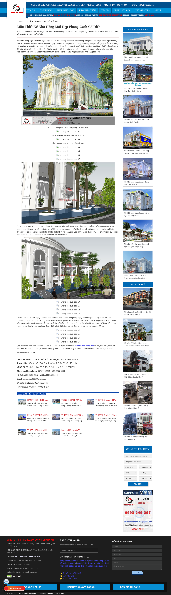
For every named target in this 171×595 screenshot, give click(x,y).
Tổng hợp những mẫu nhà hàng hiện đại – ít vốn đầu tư (72, 400)
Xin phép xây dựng (122, 10)
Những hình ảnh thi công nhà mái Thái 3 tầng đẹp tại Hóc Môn (136, 375)
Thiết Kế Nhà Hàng (51, 21)
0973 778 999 (121, 5)
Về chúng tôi (46, 10)
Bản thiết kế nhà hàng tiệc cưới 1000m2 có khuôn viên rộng (38, 400)
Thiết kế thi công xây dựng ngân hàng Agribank (136, 438)
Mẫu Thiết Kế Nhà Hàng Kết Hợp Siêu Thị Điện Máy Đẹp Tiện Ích (38, 415)
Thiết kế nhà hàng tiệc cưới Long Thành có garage (72, 415)
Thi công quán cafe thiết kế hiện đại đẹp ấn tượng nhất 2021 (137, 313)
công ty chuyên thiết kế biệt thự (74, 561)
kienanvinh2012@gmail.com (142, 5)
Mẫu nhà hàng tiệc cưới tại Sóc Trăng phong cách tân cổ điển (72, 430)
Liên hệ (158, 10)
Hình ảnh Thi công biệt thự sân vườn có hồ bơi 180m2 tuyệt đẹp (136, 344)
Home (19, 21)
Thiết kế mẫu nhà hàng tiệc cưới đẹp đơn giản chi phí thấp (38, 430)
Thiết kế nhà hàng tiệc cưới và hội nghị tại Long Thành (107, 415)
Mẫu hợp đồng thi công (81, 587)
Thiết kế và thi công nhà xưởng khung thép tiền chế (136, 406)
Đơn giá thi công (130, 587)
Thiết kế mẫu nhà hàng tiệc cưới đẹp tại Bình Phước (107, 400)
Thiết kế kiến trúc (32, 21)
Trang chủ (30, 10)
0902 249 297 (109, 5)
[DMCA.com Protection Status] (14, 577)
